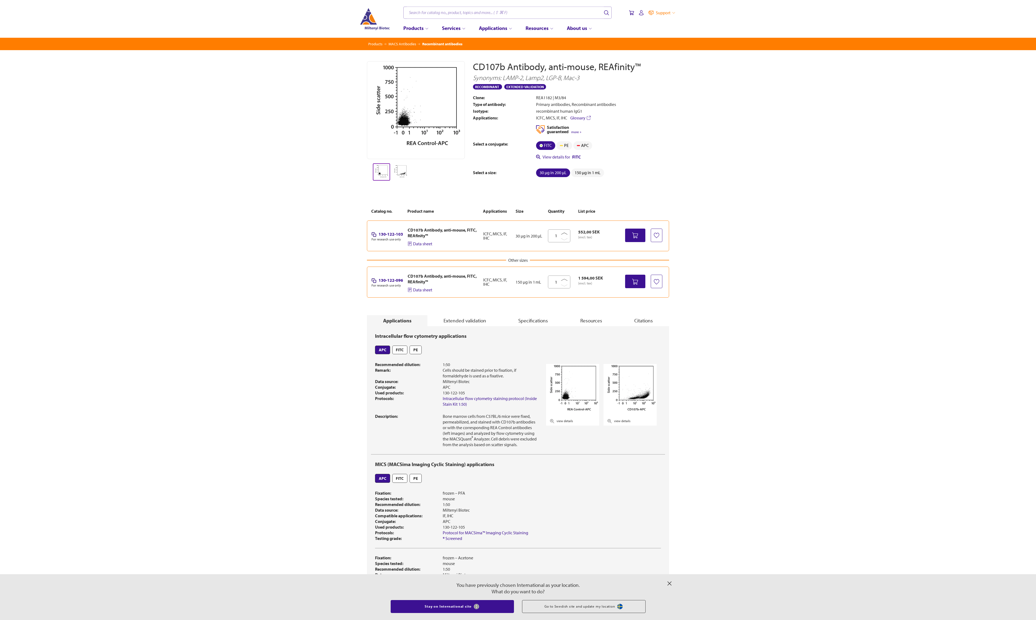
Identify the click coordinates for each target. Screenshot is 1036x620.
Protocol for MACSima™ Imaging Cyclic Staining (485, 532)
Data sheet (422, 243)
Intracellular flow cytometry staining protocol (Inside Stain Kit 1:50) (490, 401)
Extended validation (465, 320)
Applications (397, 320)
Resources (591, 320)
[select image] (381, 172)
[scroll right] (465, 172)
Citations (643, 320)
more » (576, 132)
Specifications (533, 320)
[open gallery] (416, 110)
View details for (562, 157)
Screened (452, 538)
